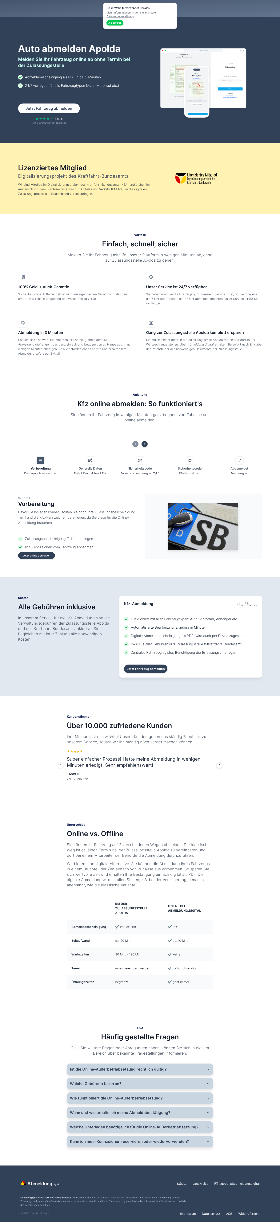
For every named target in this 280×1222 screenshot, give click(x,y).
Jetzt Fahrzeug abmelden (49, 108)
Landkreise (200, 1183)
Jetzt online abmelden (36, 555)
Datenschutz (211, 1214)
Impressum (188, 1214)
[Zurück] (61, 765)
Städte (181, 1183)
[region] (140, 765)
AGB (229, 1214)
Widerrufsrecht (249, 1214)
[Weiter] (219, 765)
